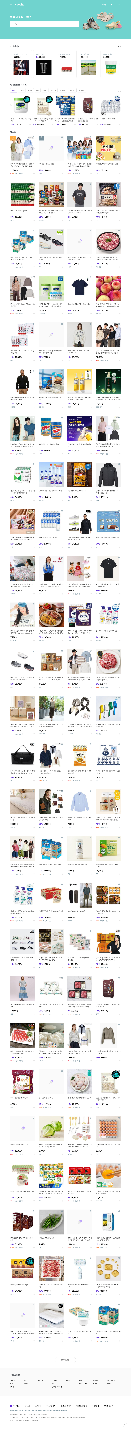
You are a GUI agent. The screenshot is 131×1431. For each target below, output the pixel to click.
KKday (109, 1384)
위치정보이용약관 (65, 1406)
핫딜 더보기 (65, 1360)
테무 (80, 1380)
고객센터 (38, 1406)
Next (120, 64)
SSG (44, 90)
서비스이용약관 (50, 1406)
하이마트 (68, 1380)
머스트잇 (40, 1380)
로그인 (104, 5)
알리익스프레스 (84, 1384)
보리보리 (95, 1384)
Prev (10, 64)
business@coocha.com (77, 1417)
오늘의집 (72, 90)
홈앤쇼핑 (54, 1384)
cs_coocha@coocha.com (52, 1417)
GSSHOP (54, 1380)
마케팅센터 (95, 1406)
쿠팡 (37, 90)
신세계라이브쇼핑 (57, 1387)
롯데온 (30, 90)
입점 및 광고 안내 (109, 1406)
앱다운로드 (16, 1406)
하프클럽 (63, 90)
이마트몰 (82, 90)
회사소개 (27, 1406)
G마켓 (13, 90)
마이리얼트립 (111, 1380)
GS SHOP (53, 90)
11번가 (22, 90)
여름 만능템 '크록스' (21, 17)
